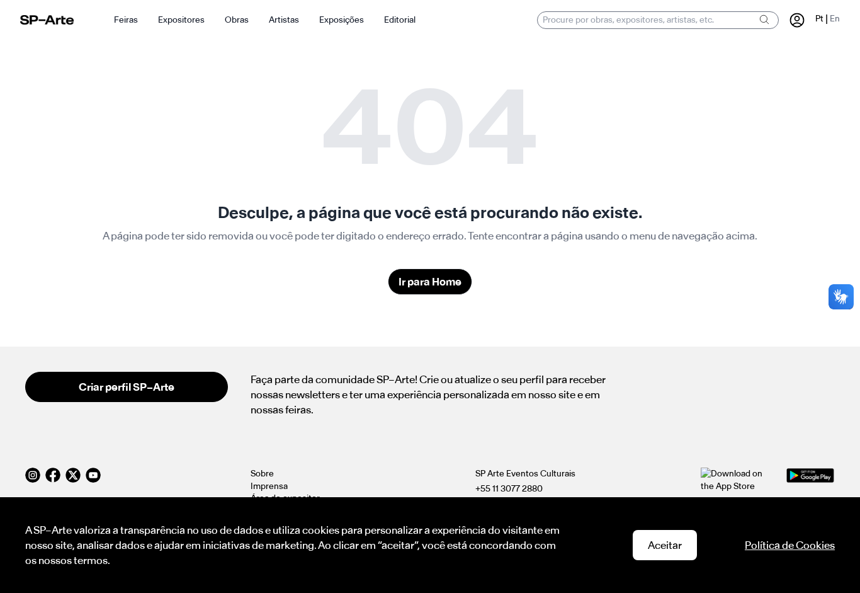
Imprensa (269, 486)
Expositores (181, 19)
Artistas (284, 19)
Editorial (400, 19)
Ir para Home (430, 281)
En (835, 18)
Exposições (341, 19)
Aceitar (665, 545)
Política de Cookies (790, 545)
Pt (819, 18)
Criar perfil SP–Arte (126, 387)
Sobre (262, 473)
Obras (237, 19)
